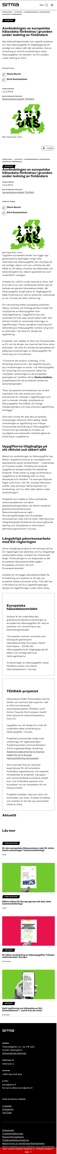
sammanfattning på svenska (22, 758)
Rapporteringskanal (13, 1137)
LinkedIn (7, 1106)
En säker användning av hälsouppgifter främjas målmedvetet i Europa (28, 956)
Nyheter (18, 12)
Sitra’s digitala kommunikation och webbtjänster (28, 1147)
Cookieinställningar (12, 1133)
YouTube (7, 1112)
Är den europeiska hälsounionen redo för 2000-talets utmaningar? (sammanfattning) (28, 849)
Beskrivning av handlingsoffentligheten (23, 1143)
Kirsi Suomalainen (17, 79)
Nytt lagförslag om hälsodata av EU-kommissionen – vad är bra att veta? (22, 1009)
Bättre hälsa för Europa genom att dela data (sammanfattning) (26, 902)
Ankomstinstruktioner (14, 1053)
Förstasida (7, 12)
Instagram (7, 1109)
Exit (27, 1152)
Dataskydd (8, 1130)
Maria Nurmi (14, 74)
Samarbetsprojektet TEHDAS (18, 99)
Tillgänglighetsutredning (15, 1140)
